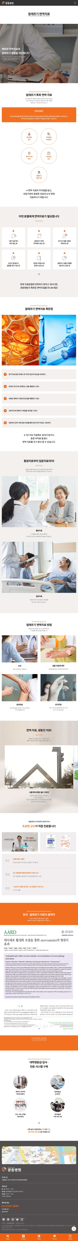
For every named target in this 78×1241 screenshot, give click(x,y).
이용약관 (4, 1223)
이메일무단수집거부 (20, 1223)
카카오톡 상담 (5, 1209)
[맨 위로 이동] (74, 1228)
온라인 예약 (5, 1211)
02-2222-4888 (10, 1206)
